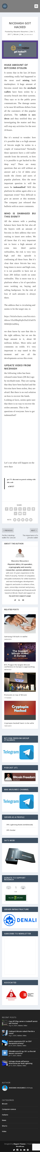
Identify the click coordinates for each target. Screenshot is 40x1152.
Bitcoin (16, 34)
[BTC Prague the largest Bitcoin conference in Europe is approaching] (20, 651)
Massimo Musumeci (20, 31)
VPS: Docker (10, 830)
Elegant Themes (20, 1144)
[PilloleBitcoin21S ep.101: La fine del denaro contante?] (5, 1053)
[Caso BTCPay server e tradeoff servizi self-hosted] (5, 1023)
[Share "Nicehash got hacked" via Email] (20, 513)
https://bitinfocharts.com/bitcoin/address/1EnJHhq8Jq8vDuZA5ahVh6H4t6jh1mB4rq (20, 320)
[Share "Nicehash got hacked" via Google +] (15, 509)
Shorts (19, 1056)
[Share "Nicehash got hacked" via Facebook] (6, 509)
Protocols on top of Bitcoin (15, 695)
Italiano (20, 1026)
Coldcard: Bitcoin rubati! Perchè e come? (22, 1032)
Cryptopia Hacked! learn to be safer (19, 723)
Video (25, 1026)
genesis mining (26, 479)
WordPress (20, 1146)
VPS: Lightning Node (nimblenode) (19, 825)
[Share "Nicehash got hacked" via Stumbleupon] (15, 513)
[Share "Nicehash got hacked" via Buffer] (33, 509)
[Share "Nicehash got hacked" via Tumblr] (20, 509)
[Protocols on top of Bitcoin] (20, 682)
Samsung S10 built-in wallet (16, 636)
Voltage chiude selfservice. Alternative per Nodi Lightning (20, 1062)
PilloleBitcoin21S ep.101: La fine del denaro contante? (22, 1052)
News (4, 1120)
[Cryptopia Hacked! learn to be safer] (20, 710)
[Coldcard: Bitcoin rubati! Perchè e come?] (5, 1033)
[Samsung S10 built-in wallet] (20, 623)
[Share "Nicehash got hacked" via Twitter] (11, 509)
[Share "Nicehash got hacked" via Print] (24, 513)
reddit (22, 346)
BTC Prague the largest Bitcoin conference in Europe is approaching (19, 666)
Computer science (9, 1109)
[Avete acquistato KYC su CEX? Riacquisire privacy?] (5, 1043)
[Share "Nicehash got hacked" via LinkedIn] (29, 509)
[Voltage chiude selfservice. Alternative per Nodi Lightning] (5, 1063)
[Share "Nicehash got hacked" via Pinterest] (24, 509)
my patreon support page (20, 596)
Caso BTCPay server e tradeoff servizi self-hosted (23, 1022)
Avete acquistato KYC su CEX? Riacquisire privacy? (20, 1042)
